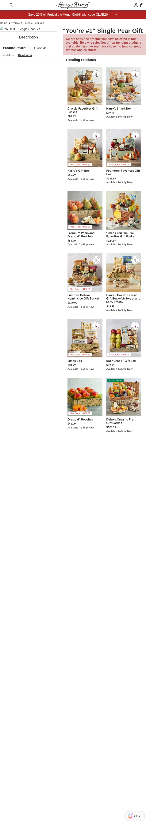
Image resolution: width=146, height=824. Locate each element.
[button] (73, 14)
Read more (25, 55)
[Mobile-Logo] (73, 5)
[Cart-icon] (142, 5)
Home (3, 22)
